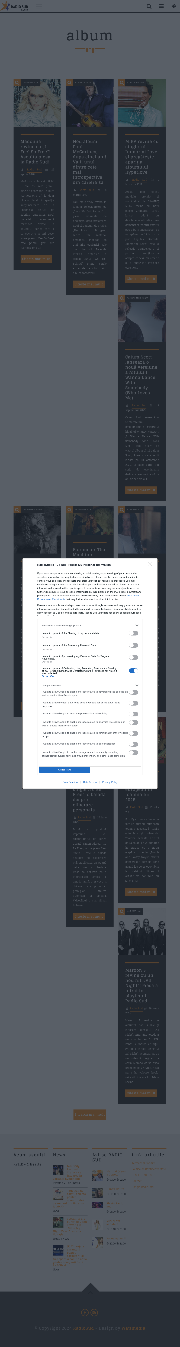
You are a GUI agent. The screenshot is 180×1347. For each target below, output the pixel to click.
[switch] (133, 633)
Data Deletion (70, 782)
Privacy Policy (110, 782)
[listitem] (90, 625)
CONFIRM (64, 769)
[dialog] (90, 673)
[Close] (150, 565)
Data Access (90, 782)
